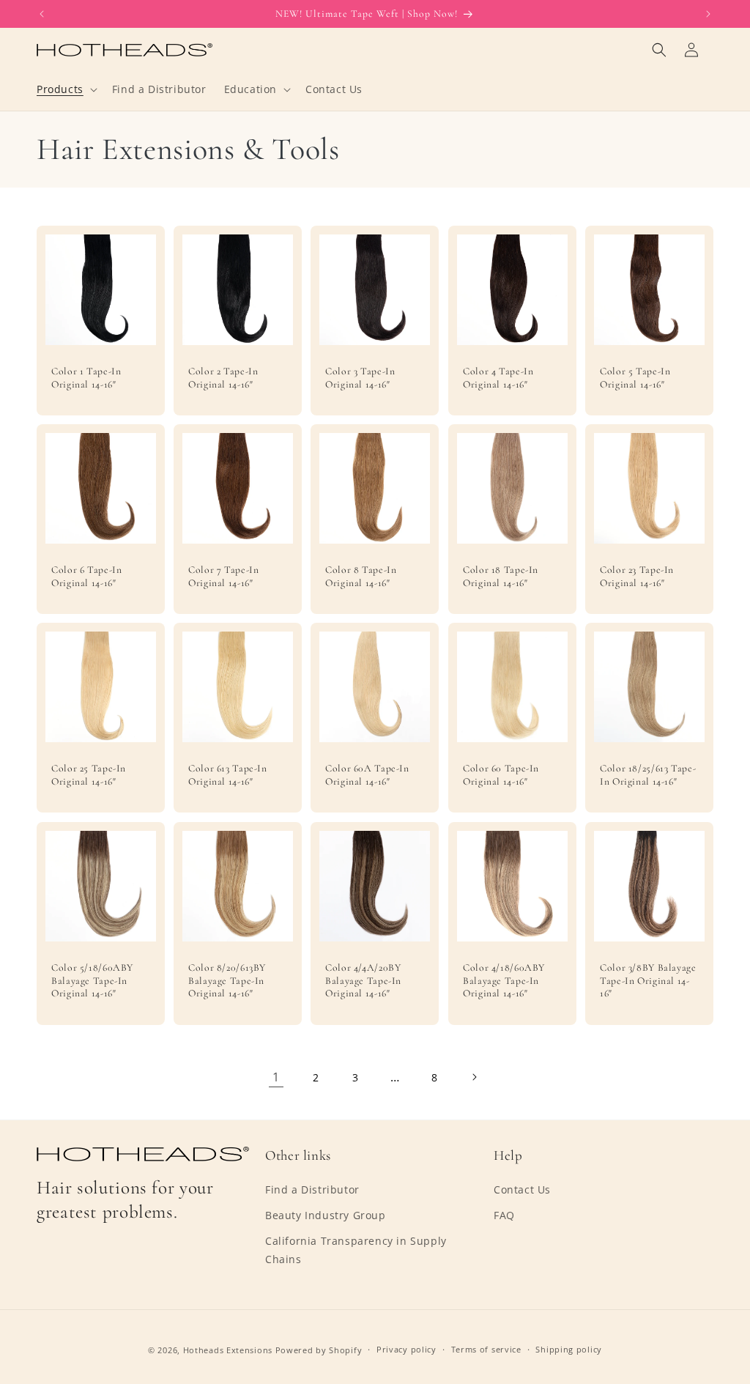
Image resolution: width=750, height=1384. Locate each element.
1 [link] (276, 1077)
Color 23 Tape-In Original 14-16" (637, 576)
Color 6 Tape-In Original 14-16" (86, 576)
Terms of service (486, 1349)
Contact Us (522, 1189)
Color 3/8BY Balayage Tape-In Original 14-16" (648, 980)
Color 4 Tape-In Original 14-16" (498, 378)
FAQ (504, 1215)
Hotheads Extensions (227, 1349)
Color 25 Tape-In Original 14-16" (88, 775)
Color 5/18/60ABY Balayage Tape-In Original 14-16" (92, 980)
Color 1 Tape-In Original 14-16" (86, 378)
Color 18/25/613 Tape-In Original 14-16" (648, 775)
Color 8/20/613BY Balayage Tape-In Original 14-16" (227, 980)
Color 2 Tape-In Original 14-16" (223, 378)
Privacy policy (406, 1349)
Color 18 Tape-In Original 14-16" (500, 576)
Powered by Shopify (319, 1349)
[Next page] (474, 1077)
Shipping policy (568, 1349)
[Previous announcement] (42, 14)
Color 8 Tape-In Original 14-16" (360, 576)
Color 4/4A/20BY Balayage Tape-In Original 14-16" (363, 980)
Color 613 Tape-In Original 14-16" (227, 775)
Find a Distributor (312, 1189)
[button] (65, 89)
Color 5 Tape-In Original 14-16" (635, 378)
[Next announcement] (708, 14)
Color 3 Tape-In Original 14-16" (360, 378)
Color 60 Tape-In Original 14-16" (501, 775)
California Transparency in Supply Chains (356, 1250)
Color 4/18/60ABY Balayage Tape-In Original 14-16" (504, 980)
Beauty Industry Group (325, 1215)
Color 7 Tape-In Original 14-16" (223, 576)
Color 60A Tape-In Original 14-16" (367, 775)
